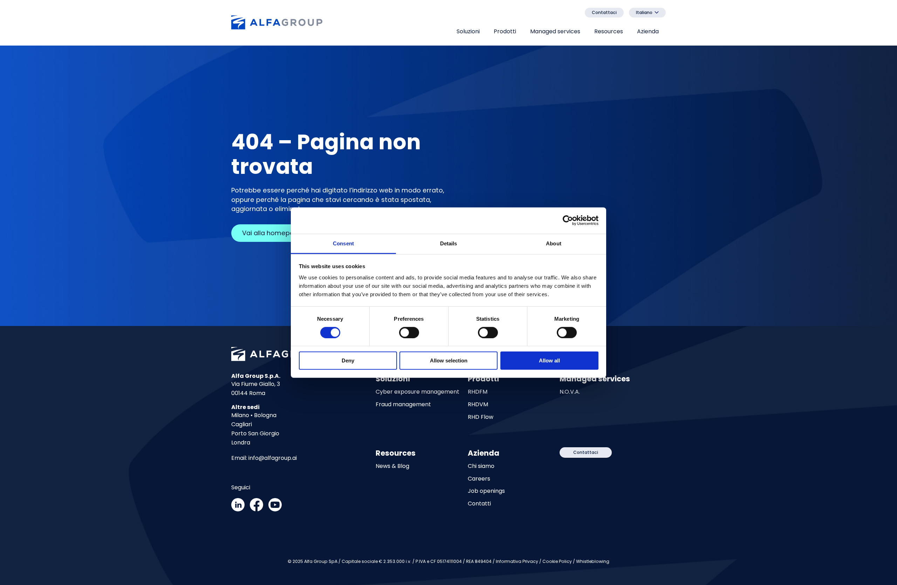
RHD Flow (480, 417)
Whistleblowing (592, 561)
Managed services (555, 31)
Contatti (479, 504)
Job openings (486, 491)
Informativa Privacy (517, 561)
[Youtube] (275, 509)
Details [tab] (448, 243)
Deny (348, 360)
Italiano (644, 12)
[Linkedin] (238, 509)
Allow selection (448, 360)
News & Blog (392, 466)
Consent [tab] (343, 243)
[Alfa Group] (276, 23)
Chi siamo (481, 466)
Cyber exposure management (417, 392)
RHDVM (478, 404)
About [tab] (553, 243)
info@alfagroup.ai (272, 458)
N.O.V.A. (570, 392)
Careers (479, 479)
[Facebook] (256, 509)
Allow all (549, 360)
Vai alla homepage (272, 233)
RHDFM (477, 392)
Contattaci (604, 12)
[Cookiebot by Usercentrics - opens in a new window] (567, 220)
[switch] (409, 332)
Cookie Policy (557, 561)
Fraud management (403, 404)
